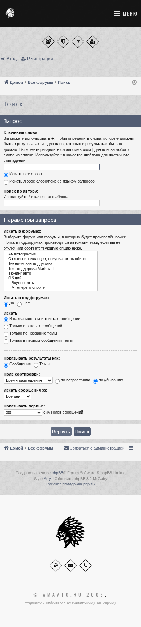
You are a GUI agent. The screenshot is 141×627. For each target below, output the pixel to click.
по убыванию (110, 380)
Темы (44, 364)
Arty (47, 478)
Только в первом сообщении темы (40, 341)
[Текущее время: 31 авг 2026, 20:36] (134, 82)
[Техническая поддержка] (50, 263)
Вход (12, 58)
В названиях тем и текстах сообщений (44, 319)
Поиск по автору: (21, 191)
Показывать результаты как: (32, 358)
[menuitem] (93, 448)
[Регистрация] (92, 41)
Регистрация (40, 58)
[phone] (85, 565)
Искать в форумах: (23, 231)
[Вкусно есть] (50, 282)
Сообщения (19, 364)
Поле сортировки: (22, 374)
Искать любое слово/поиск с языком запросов (51, 181)
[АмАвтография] (50, 254)
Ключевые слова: (21, 132)
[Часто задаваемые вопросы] (77, 41)
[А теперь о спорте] (50, 287)
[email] (70, 565)
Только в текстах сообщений (35, 326)
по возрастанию (75, 380)
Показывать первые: (24, 406)
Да (11, 303)
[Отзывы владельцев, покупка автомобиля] (50, 259)
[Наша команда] (63, 41)
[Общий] (50, 278)
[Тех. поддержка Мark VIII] (50, 268)
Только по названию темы (32, 333)
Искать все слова (25, 174)
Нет (26, 303)
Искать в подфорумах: (26, 297)
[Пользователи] (48, 41)
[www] (55, 565)
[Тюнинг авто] (50, 273)
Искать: (11, 313)
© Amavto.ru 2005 (69, 595)
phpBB (57, 473)
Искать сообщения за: (25, 390)
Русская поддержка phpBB (70, 484)
